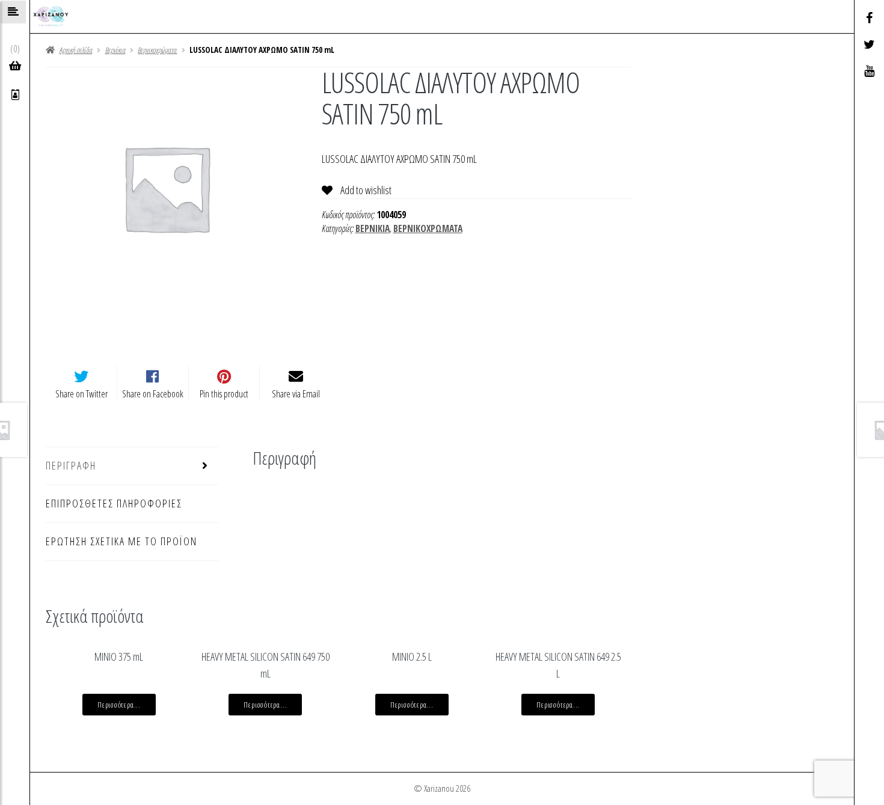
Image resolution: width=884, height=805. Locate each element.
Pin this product (224, 393)
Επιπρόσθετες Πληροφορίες (114, 503)
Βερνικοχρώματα (157, 49)
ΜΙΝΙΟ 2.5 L (412, 656)
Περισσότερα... (119, 704)
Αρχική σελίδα (76, 49)
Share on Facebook (152, 393)
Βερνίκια (115, 49)
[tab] (132, 466)
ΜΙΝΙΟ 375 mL (118, 656)
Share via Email (296, 393)
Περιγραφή (71, 465)
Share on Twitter (81, 393)
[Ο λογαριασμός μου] (15, 95)
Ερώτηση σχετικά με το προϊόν (121, 541)
